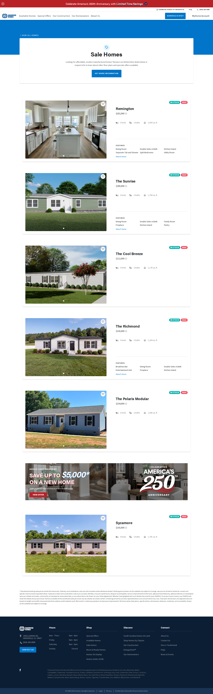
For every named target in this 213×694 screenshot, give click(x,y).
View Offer (38, 494)
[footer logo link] (26, 628)
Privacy (109, 691)
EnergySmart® (130, 649)
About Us (95, 16)
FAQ (190, 9)
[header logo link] (9, 16)
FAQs (163, 649)
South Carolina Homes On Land (137, 636)
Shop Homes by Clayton (134, 640)
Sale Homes (91, 645)
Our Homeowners (80, 16)
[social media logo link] (20, 670)
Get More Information (106, 73)
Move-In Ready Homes (96, 649)
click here (70, 489)
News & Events (167, 654)
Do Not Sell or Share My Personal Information (131, 691)
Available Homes (27, 16)
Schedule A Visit (175, 16)
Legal (101, 691)
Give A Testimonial (169, 645)
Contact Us (28, 650)
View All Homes (30, 35)
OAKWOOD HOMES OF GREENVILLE (171, 9)
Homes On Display (94, 654)
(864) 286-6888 (204, 10)
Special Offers (44, 16)
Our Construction (61, 16)
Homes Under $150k (95, 659)
